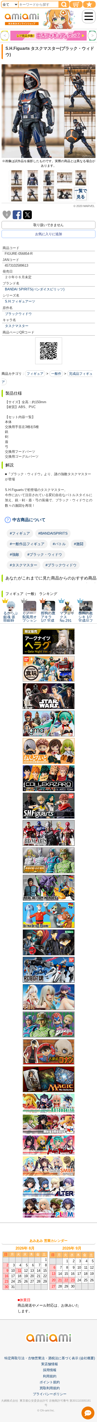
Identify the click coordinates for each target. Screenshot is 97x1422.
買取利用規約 (50, 1388)
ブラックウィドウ (18, 314)
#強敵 (14, 554)
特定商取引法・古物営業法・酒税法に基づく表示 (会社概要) (49, 1358)
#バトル (59, 544)
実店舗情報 (49, 1364)
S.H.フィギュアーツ (20, 301)
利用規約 (49, 1376)
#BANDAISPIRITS (53, 533)
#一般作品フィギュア (27, 544)
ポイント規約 (50, 1382)
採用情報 (49, 1370)
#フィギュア (20, 533)
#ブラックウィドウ (61, 565)
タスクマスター (16, 326)
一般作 (56, 374)
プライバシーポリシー (49, 1394)
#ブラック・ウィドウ (44, 554)
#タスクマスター (23, 565)
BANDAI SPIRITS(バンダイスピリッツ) (34, 289)
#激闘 (78, 544)
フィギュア (35, 374)
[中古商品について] (48, 520)
